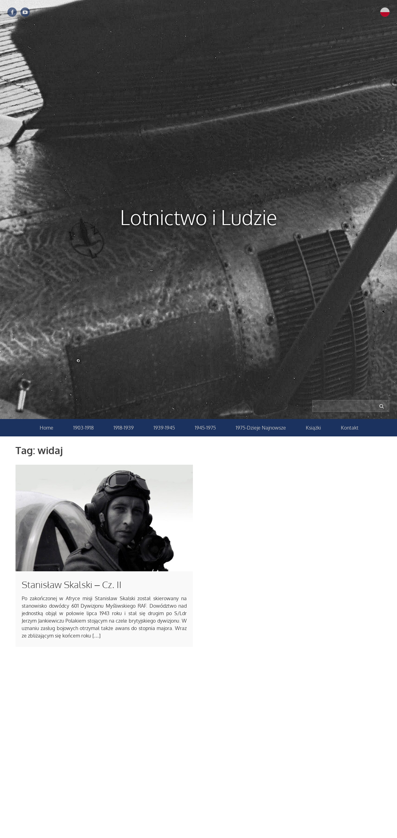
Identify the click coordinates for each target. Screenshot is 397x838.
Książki (313, 428)
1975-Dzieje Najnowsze (261, 428)
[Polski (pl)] (385, 12)
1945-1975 (205, 428)
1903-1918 (83, 428)
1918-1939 (124, 428)
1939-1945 (164, 428)
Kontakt (350, 428)
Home (46, 428)
